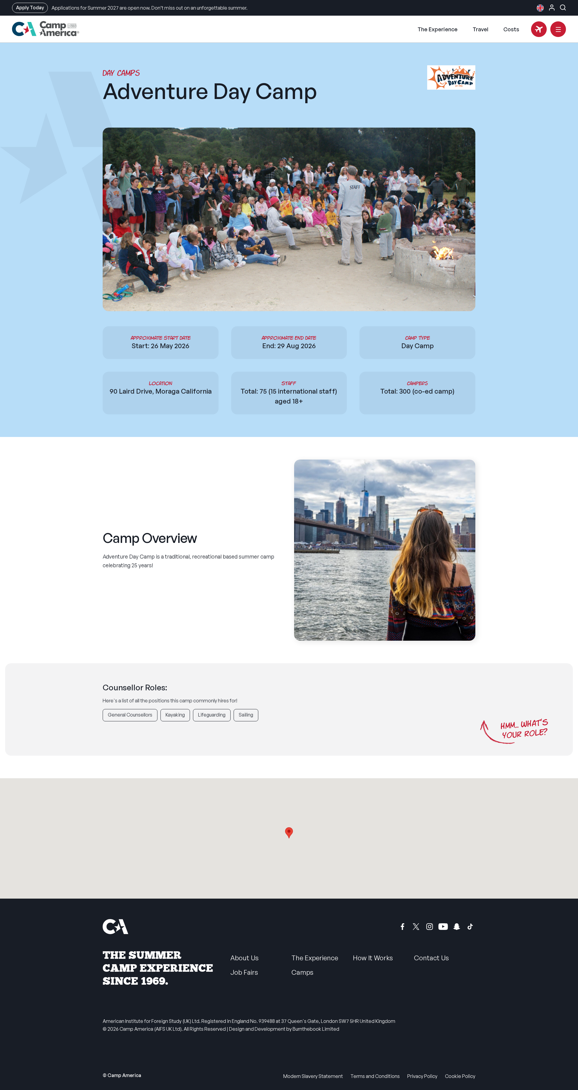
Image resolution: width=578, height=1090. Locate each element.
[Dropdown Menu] (558, 29)
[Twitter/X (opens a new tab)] (416, 926)
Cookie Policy (460, 1076)
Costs (511, 29)
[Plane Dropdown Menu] (539, 29)
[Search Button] (563, 8)
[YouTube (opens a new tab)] (443, 926)
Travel (480, 29)
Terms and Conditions (375, 1076)
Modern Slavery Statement (313, 1076)
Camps (302, 972)
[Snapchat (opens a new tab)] (457, 926)
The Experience (438, 29)
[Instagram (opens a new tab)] (429, 926)
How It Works (373, 958)
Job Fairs (244, 972)
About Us (244, 958)
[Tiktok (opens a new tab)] (470, 926)
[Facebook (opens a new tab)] (402, 926)
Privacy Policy (422, 1076)
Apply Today (30, 8)
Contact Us (431, 958)
